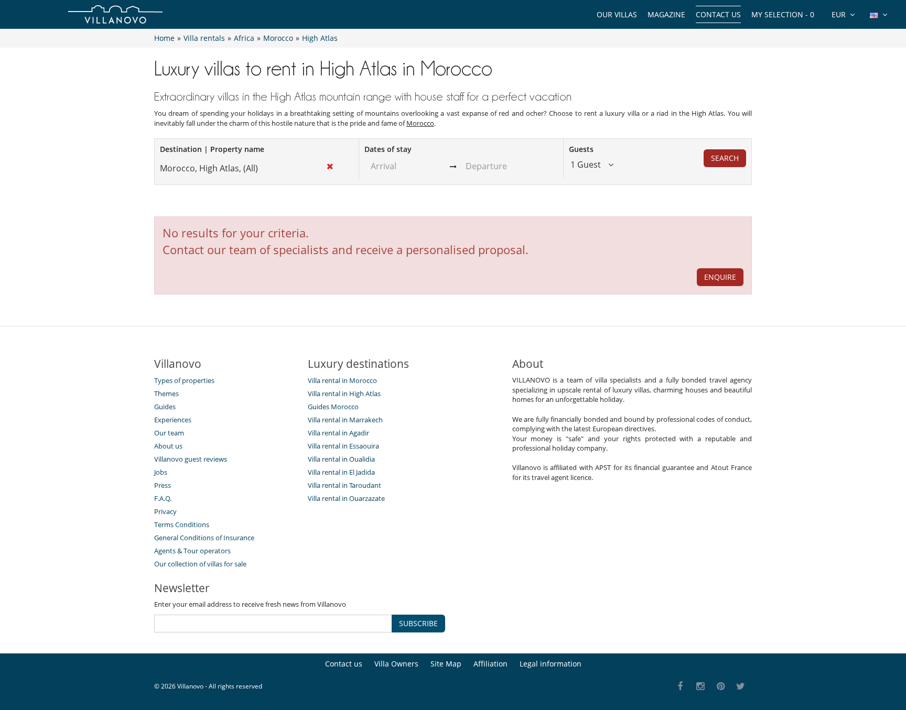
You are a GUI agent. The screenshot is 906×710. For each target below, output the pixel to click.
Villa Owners (396, 664)
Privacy (165, 511)
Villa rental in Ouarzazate (346, 498)
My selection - (782, 14)
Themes (166, 393)
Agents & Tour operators (192, 550)
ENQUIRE (720, 277)
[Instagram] (701, 687)
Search (725, 158)
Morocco (420, 123)
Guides (165, 406)
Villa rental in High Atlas (344, 393)
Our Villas (617, 14)
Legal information (550, 664)
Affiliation (490, 664)
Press (162, 485)
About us (168, 446)
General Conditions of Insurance (204, 537)
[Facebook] (680, 687)
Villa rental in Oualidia (341, 459)
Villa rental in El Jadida (341, 472)
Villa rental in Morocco (342, 380)
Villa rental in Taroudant (344, 485)
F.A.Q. (162, 498)
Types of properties (184, 380)
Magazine (666, 14)
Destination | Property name (212, 149)
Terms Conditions (181, 524)
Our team (169, 433)
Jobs (160, 472)
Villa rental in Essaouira (343, 446)
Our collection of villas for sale (200, 564)
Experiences (172, 419)
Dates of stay (388, 149)
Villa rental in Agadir (338, 433)
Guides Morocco (333, 406)
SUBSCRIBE (418, 623)
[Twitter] (741, 687)
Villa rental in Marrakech (345, 419)
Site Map (445, 664)
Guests (581, 149)
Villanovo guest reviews (190, 459)
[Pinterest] (721, 687)
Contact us (718, 14)
